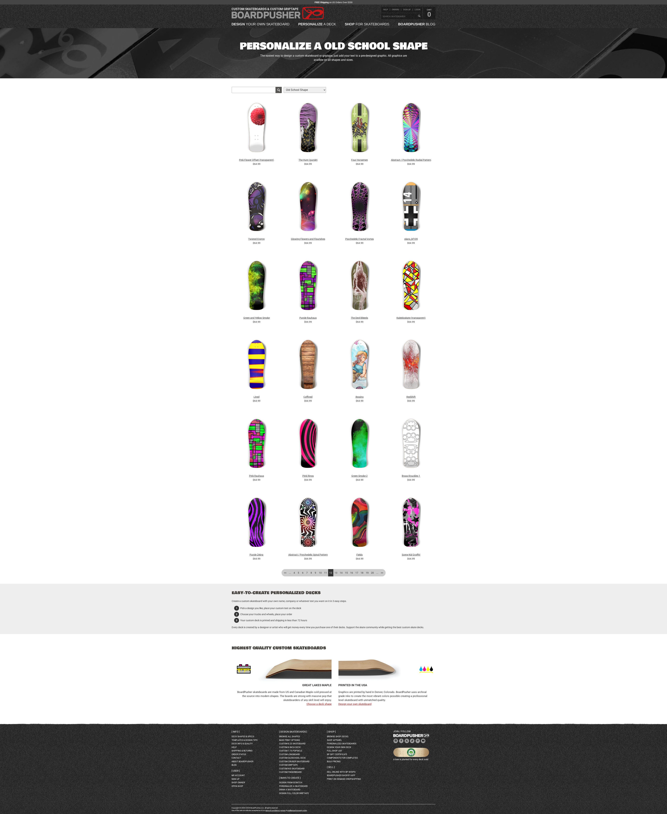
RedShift (411, 396)
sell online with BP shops (341, 772)
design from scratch (290, 782)
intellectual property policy (297, 810)
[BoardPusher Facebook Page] (401, 741)
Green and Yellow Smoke (256, 317)
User (236, 770)
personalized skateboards (341, 743)
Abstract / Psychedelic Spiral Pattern (308, 554)
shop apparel (334, 740)
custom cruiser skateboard (294, 761)
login (417, 10)
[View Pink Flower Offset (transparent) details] (256, 128)
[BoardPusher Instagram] (395, 741)
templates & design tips (244, 740)
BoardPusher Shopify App (341, 775)
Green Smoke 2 (359, 475)
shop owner (238, 782)
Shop (331, 731)
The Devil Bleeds (359, 317)
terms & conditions (272, 810)
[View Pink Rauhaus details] (256, 444)
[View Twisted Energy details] (256, 207)
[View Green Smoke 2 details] (359, 444)
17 (356, 572)
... (290, 572)
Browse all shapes (289, 736)
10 (320, 572)
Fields (359, 554)
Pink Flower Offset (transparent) (256, 160)
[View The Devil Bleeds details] (359, 286)
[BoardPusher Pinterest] (417, 741)
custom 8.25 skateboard (292, 743)
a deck (317, 24)
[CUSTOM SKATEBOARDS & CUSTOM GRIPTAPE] (278, 18)
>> (382, 572)
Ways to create (289, 777)
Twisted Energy (256, 239)
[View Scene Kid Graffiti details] (411, 523)
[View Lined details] (256, 365)
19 (367, 572)
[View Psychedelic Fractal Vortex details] (359, 207)
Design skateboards (293, 731)
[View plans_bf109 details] (411, 207)
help (385, 10)
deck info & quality (242, 743)
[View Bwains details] (359, 365)
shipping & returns (242, 751)
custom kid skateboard (292, 768)
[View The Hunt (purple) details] (308, 128)
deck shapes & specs (243, 736)
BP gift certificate (337, 754)
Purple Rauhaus (308, 317)
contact (236, 758)
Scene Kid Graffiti (411, 554)
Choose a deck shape (319, 704)
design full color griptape (294, 793)
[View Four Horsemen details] (359, 128)
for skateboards (367, 24)
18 (362, 572)
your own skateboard (260, 24)
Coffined (307, 396)
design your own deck (339, 747)
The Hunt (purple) (308, 160)
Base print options (289, 740)
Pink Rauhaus (256, 475)
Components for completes (342, 758)
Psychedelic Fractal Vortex (359, 239)
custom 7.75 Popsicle (290, 751)
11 (325, 572)
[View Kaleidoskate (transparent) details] (411, 286)
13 (336, 572)
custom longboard (289, 754)
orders (395, 10)
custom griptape (288, 765)
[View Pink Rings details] (308, 444)
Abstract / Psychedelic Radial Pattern (411, 160)
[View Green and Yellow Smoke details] (256, 286)
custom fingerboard (290, 772)
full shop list (334, 751)
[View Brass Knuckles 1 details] (411, 444)
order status (239, 754)
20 (372, 572)
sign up (407, 10)
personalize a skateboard (293, 786)
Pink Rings (308, 475)
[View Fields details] (359, 523)
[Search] (419, 16)
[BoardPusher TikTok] (412, 741)
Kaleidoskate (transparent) (411, 317)
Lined (257, 396)
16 (351, 572)
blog (416, 24)
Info (235, 731)
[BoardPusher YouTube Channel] (423, 741)
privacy (283, 810)
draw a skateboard (289, 789)
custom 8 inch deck (290, 747)
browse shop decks (337, 736)
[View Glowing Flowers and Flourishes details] (308, 207)
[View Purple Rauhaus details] (308, 286)
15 (346, 572)
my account (238, 775)
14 (341, 572)
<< (285, 572)
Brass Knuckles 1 (411, 475)
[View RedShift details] (411, 365)
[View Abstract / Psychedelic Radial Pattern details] (411, 128)
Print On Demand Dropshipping (344, 779)
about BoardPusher (242, 761)
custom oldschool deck (292, 758)
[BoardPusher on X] (407, 741)
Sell (331, 767)
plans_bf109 (411, 239)
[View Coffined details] (308, 365)
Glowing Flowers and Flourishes (308, 239)
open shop (237, 786)
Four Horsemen (359, 160)
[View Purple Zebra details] (256, 523)
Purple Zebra (256, 554)
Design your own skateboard (354, 704)
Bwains (360, 396)
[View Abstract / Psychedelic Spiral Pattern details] (308, 523)
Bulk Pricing (333, 761)
